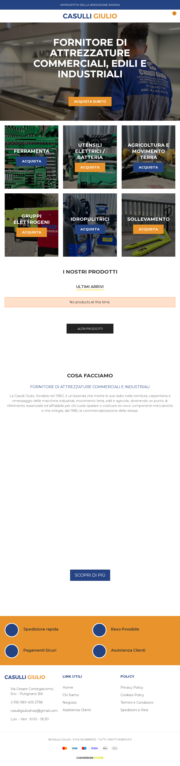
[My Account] (163, 16)
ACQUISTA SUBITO (90, 101)
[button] (90, 575)
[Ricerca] (16, 16)
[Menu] (9, 16)
